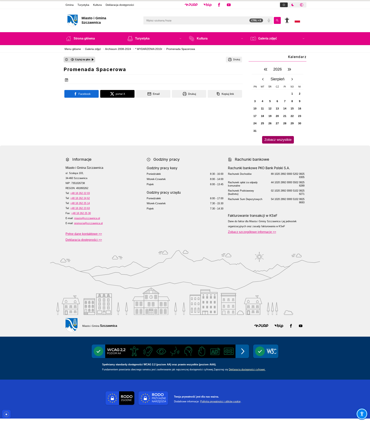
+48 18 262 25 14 (80, 203)
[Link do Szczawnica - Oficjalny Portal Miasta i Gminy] (71, 325)
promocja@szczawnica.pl (88, 223)
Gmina (70, 4)
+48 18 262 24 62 (80, 198)
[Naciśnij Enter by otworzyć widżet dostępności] (287, 20)
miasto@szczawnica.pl (87, 218)
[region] (277, 104)
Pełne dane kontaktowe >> (84, 233)
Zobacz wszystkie (278, 140)
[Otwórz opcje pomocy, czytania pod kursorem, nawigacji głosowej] (362, 414)
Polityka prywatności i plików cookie (220, 401)
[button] (191, 5)
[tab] (284, 5)
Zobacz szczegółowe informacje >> (252, 232)
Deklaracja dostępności (120, 4)
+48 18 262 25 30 (81, 213)
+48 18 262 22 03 (80, 193)
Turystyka (83, 4)
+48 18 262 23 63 (80, 208)
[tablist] (292, 5)
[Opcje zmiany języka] (297, 20)
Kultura (97, 4)
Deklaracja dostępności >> (84, 239)
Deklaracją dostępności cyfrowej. (247, 369)
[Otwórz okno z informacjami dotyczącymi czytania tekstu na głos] (66, 59)
